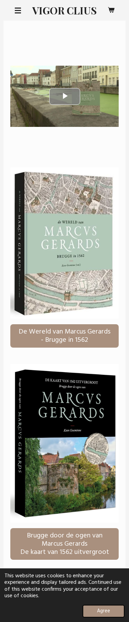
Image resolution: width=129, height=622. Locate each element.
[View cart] (111, 10)
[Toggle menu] (17, 10)
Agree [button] (103, 611)
